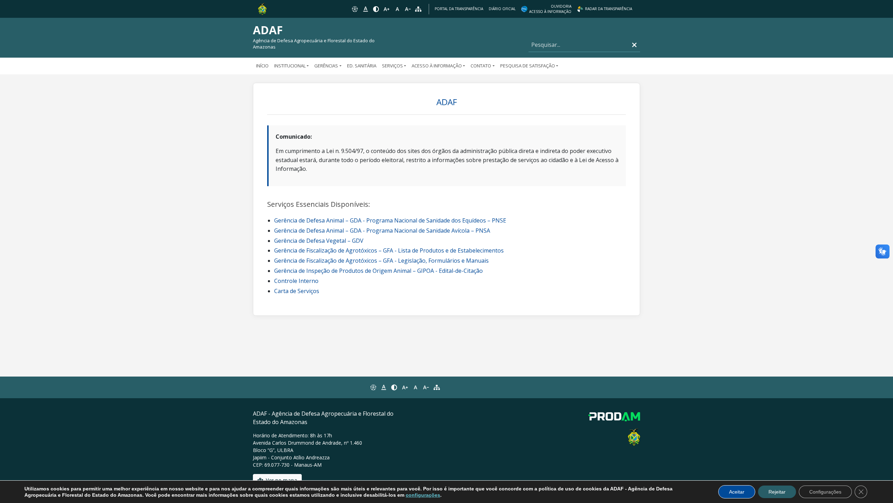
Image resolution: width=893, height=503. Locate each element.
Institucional (290, 66)
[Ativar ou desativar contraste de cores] (376, 9)
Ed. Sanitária (361, 66)
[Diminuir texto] (407, 9)
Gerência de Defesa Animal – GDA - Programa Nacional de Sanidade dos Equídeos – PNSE (390, 220)
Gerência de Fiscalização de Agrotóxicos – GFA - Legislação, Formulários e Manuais (381, 260)
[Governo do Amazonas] (262, 8)
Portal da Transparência (459, 8)
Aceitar (736, 492)
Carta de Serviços (296, 291)
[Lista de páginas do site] (436, 387)
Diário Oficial (502, 8)
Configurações (825, 492)
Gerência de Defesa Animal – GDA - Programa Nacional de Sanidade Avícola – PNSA (382, 230)
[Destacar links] (365, 9)
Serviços (392, 66)
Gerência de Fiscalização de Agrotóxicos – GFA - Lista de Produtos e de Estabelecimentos (389, 250)
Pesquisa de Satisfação (527, 66)
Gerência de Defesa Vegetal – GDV (318, 241)
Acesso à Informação (437, 66)
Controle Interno (296, 281)
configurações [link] (423, 495)
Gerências (326, 66)
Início (262, 66)
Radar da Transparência (608, 8)
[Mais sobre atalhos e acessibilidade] (372, 387)
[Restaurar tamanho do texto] (397, 9)
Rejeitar (777, 492)
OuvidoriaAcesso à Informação (550, 9)
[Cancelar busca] (634, 45)
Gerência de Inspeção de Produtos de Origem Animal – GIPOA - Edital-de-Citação (378, 271)
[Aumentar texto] (386, 9)
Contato (481, 66)
